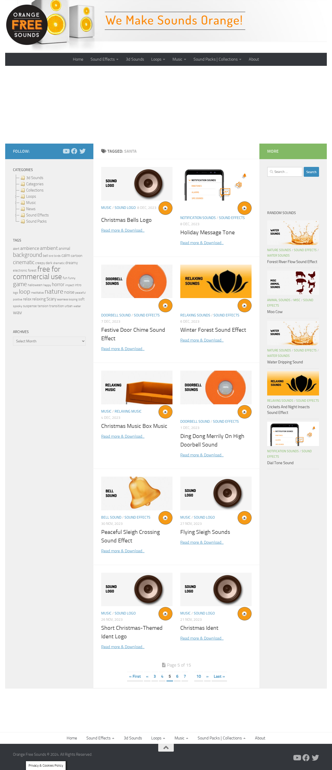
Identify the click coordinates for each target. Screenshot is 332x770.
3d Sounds (135, 59)
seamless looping (67, 299)
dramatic (59, 263)
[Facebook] (74, 151)
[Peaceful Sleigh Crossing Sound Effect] (136, 493)
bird (51, 256)
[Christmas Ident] (216, 589)
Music (177, 59)
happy (47, 285)
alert (16, 249)
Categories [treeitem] (35, 184)
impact (69, 285)
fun (65, 278)
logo (15, 292)
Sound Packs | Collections (215, 59)
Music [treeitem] (31, 202)
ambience (29, 248)
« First (135, 676)
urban (69, 306)
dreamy (71, 262)
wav (17, 312)
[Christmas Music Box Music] (136, 387)
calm (65, 255)
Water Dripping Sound (285, 362)
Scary (51, 298)
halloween (35, 285)
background (27, 254)
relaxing (39, 299)
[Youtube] (66, 151)
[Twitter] (82, 151)
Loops (156, 59)
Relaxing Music (128, 411)
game (20, 284)
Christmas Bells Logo (126, 220)
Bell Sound (111, 517)
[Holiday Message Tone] (216, 184)
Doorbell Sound (116, 315)
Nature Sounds (279, 250)
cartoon (76, 255)
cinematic (23, 262)
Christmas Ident (199, 628)
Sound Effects (103, 59)
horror (58, 284)
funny (71, 278)
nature (54, 291)
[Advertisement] (166, 104)
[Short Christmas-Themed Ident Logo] (136, 589)
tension (43, 306)
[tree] (49, 199)
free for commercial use (37, 273)
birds (57, 256)
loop (24, 291)
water (77, 306)
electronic (20, 270)
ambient (49, 248)
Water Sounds (278, 255)
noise (69, 292)
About (254, 59)
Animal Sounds (278, 300)
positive (17, 299)
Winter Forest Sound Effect (213, 330)
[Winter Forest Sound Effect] (216, 281)
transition (56, 306)
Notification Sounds (198, 218)
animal (64, 248)
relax (27, 298)
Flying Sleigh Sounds (205, 532)
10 (198, 676)
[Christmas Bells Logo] (136, 184)
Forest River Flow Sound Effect (292, 261)
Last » (219, 676)
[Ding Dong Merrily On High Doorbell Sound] (216, 387)
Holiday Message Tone (207, 232)
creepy (40, 263)
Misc (296, 300)
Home (78, 59)
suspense (30, 306)
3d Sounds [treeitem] (34, 177)
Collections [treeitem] (35, 190)
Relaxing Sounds (195, 315)
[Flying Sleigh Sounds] (216, 493)
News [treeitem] (31, 209)
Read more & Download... (122, 230)
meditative (37, 292)
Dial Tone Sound (280, 463)
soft (81, 299)
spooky (17, 306)
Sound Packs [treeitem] (36, 221)
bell (45, 255)
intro (78, 285)
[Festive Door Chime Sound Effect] (136, 281)
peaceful (80, 292)
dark (49, 263)
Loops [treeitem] (31, 196)
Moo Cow (274, 311)
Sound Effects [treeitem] (37, 215)
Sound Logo (125, 208)
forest (32, 270)
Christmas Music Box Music (134, 426)
